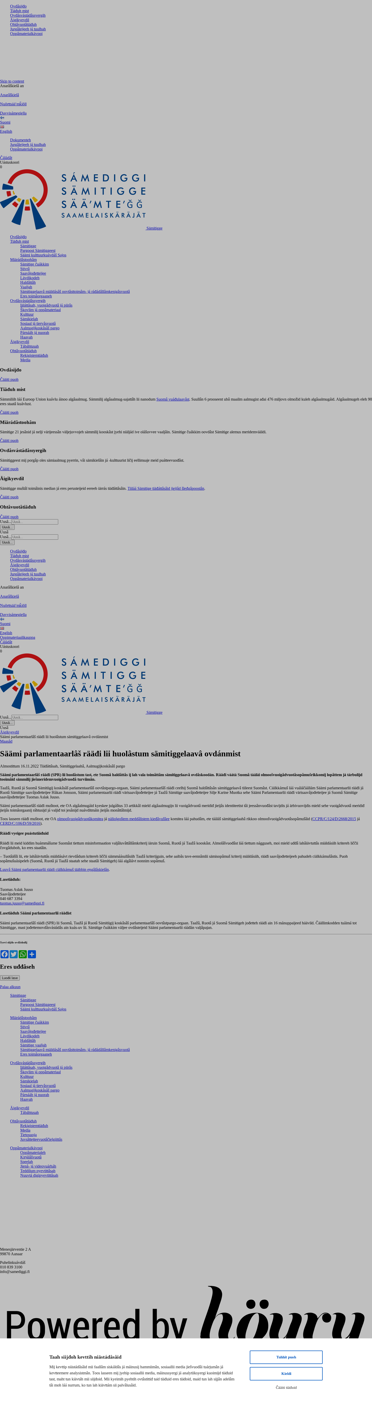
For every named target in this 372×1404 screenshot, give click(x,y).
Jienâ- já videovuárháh (38, 1166)
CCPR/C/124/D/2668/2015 (334, 819)
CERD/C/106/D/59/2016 (20, 823)
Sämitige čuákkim (34, 264)
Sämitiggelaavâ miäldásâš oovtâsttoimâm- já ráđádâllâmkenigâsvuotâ (75, 291)
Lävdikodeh (29, 278)
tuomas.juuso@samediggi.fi (22, 903)
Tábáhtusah (29, 346)
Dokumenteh (20, 140)
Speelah (26, 1161)
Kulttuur (27, 314)
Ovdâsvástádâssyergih (28, 15)
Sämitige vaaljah (33, 1045)
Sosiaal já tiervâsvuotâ (38, 323)
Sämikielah (29, 319)
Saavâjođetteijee (33, 273)
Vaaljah (26, 287)
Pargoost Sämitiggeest (37, 250)
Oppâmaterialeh (33, 1152)
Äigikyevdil (19, 20)
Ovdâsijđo (18, 6)
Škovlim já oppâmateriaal (40, 310)
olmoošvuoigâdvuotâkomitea (80, 819)
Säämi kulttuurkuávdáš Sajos (43, 255)
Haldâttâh (28, 282)
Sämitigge (28, 246)
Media (25, 360)
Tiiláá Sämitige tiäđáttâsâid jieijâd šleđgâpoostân (166, 488)
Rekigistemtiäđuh (34, 355)
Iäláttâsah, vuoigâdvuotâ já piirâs (46, 305)
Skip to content (12, 81)
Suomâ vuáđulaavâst (172, 399)
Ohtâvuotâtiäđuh (23, 24)
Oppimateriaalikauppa (17, 637)
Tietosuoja (28, 1135)
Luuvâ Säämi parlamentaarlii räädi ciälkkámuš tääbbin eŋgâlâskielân (54, 869)
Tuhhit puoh (286, 1357)
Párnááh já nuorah (34, 332)
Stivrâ (25, 269)
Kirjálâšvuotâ (31, 1157)
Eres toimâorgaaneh (36, 296)
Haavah (26, 337)
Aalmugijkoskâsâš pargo (39, 328)
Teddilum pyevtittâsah (37, 1171)
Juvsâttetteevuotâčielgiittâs (41, 1139)
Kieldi (286, 1374)
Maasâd (6, 741)
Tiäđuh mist (19, 11)
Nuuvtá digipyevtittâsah (39, 1175)
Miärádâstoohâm (23, 259)
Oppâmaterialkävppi (26, 33)
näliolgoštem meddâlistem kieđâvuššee (139, 819)
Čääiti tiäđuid (286, 1388)
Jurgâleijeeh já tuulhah (28, 29)
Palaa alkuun (10, 987)
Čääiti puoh (9, 379)
